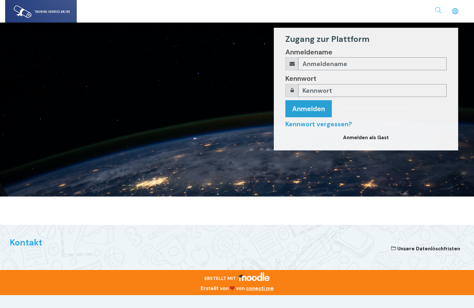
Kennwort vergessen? (318, 124)
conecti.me (260, 288)
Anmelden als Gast (366, 137)
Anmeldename (308, 52)
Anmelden (308, 108)
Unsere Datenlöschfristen (428, 248)
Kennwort (300, 78)
